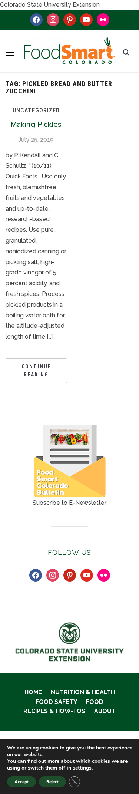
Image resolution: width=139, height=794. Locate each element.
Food (94, 701)
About (105, 711)
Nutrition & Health (83, 692)
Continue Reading (36, 370)
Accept (21, 782)
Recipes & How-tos (54, 711)
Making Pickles (36, 124)
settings (82, 768)
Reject (52, 782)
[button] (10, 53)
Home (33, 692)
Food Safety (56, 701)
